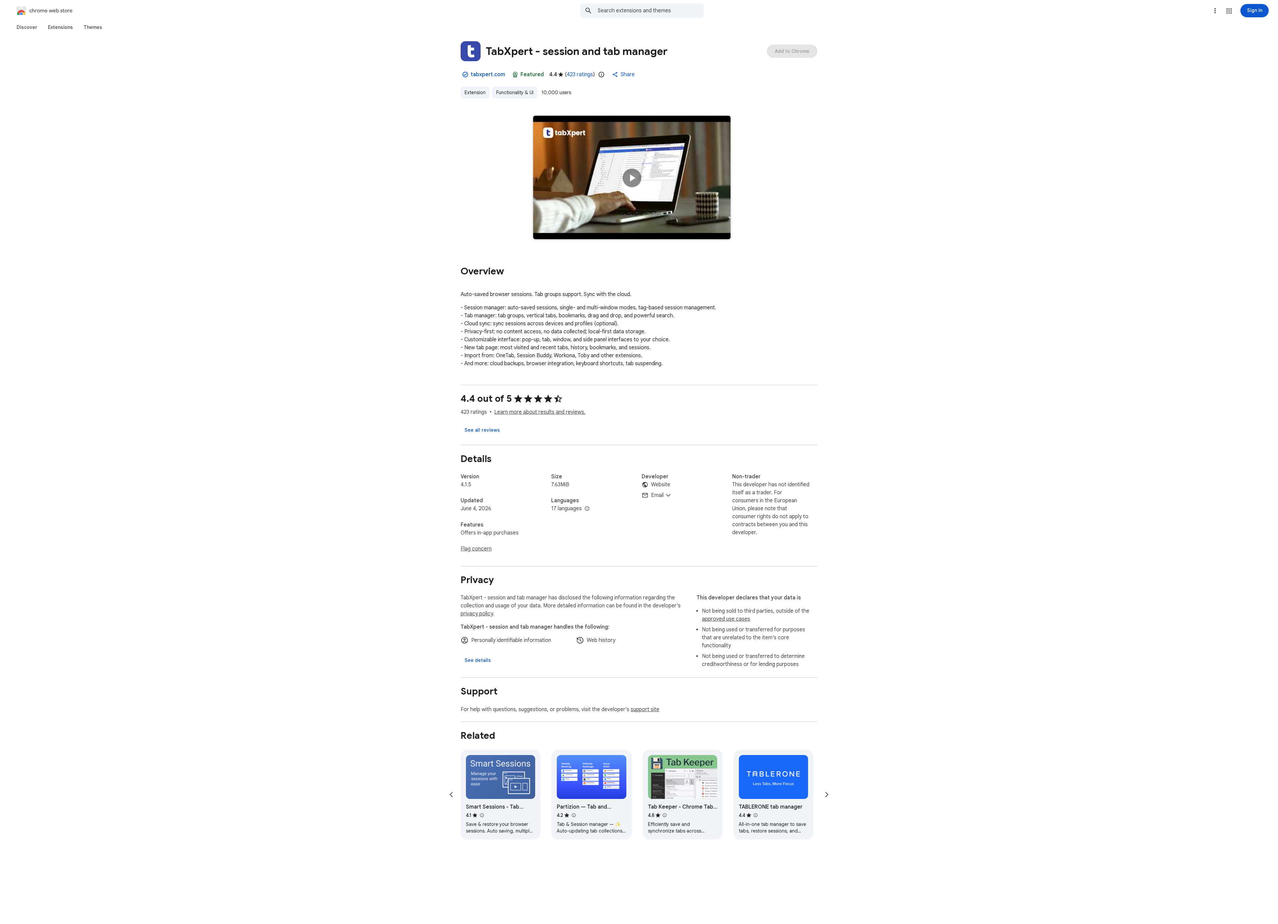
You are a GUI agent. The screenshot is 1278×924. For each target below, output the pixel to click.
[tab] (27, 27)
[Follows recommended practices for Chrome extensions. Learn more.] (515, 74)
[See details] (478, 660)
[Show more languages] (587, 509)
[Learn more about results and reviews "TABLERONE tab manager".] (755, 815)
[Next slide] (826, 794)
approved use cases (726, 619)
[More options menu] (1215, 10)
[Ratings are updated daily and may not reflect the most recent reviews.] (601, 74)
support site (645, 709)
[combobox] (651, 11)
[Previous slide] (451, 794)
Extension (475, 92)
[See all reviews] (482, 430)
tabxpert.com (488, 74)
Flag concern (476, 548)
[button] (1229, 11)
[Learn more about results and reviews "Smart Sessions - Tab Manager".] (482, 815)
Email (657, 495)
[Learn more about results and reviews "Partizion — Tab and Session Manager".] (573, 815)
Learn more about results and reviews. (539, 412)
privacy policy (477, 613)
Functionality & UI (514, 92)
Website (660, 484)
